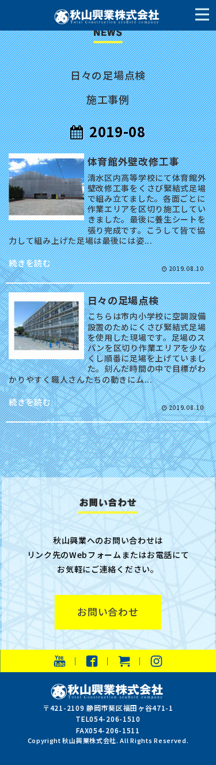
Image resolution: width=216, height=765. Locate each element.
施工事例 (108, 99)
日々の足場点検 (108, 74)
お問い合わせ (107, 612)
